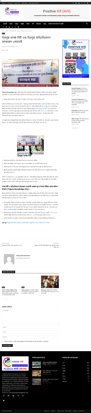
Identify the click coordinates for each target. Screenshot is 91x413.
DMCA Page (24, 3)
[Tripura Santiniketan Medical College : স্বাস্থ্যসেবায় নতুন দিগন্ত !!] (36, 364)
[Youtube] (87, 3)
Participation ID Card (55, 24)
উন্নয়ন (11, 24)
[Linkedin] (79, 3)
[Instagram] (76, 3)
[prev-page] (3, 299)
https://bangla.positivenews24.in (23, 258)
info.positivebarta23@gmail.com (18, 392)
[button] (87, 24)
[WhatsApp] (84, 3)
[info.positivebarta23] (9, 259)
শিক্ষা (33, 24)
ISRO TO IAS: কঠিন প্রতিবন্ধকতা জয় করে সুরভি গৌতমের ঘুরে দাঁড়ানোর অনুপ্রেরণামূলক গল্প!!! (80, 120)
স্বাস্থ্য (44, 24)
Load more (75, 128)
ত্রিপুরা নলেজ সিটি (43, 108)
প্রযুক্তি (22, 24)
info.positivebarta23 (23, 255)
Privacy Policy (17, 3)
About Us (4, 3)
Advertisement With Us (34, 3)
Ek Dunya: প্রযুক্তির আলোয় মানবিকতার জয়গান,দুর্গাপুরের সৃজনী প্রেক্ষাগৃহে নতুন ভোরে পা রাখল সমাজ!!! (50, 291)
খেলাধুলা (16, 24)
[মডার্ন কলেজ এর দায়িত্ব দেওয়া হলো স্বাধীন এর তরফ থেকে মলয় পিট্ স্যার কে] (36, 382)
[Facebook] (73, 3)
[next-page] (6, 299)
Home (5, 24)
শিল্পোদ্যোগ (38, 24)
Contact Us (10, 3)
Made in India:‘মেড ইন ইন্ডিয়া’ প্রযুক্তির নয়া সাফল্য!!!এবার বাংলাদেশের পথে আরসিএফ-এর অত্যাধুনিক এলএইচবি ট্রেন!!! (30, 291)
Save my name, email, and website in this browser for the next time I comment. (26, 341)
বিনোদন (28, 24)
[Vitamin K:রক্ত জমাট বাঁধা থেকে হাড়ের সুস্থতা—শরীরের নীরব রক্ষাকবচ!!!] (66, 112)
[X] (82, 3)
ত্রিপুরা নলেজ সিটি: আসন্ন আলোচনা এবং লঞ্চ (12, 245)
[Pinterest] (22, 54)
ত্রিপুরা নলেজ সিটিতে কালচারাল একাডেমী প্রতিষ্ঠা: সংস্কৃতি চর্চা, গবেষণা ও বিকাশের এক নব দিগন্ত (28, 222)
